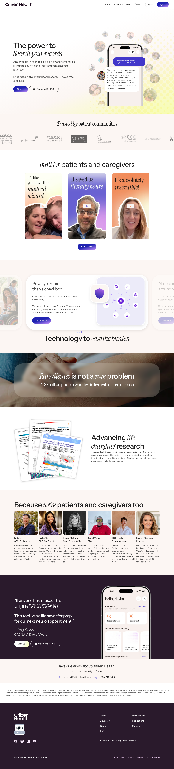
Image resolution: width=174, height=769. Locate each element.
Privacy (123, 757)
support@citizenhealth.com (77, 677)
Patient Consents (135, 757)
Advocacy (118, 4)
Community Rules (152, 757)
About (108, 4)
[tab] (78, 332)
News (128, 4)
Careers (138, 4)
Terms (115, 757)
